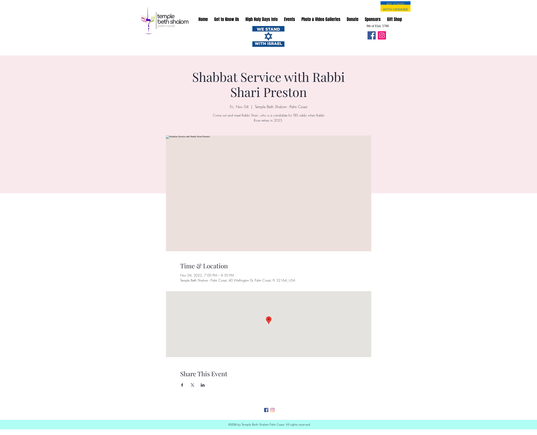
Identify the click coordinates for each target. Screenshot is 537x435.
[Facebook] (372, 35)
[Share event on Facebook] (182, 385)
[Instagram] (382, 35)
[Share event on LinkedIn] (203, 385)
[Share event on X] (192, 385)
